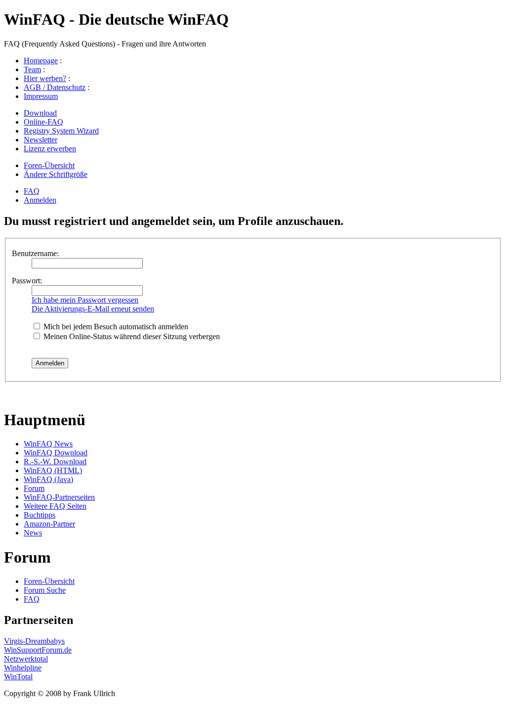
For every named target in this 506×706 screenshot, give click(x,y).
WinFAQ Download (55, 452)
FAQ (32, 191)
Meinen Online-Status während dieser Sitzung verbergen (131, 336)
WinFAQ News (48, 444)
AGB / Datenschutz (54, 87)
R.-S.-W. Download (55, 461)
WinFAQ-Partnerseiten (59, 497)
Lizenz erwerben (50, 148)
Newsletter (40, 139)
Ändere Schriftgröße (55, 174)
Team (32, 69)
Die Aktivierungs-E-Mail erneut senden (93, 309)
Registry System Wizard (61, 131)
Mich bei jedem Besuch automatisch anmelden (115, 326)
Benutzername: (35, 253)
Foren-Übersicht (49, 165)
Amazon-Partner (49, 524)
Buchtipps (39, 515)
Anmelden (40, 200)
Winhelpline (23, 667)
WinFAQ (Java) (48, 479)
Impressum (41, 96)
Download (40, 113)
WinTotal (18, 676)
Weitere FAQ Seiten (55, 506)
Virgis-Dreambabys (34, 641)
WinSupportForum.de (38, 650)
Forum (34, 488)
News (33, 533)
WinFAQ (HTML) (53, 470)
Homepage (41, 60)
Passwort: (27, 280)
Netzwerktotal (26, 659)
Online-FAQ (43, 122)
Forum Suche (45, 590)
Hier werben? (45, 78)
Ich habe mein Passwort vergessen (85, 300)
